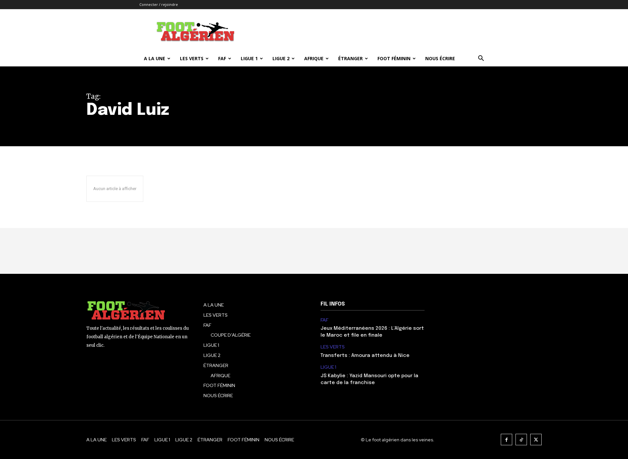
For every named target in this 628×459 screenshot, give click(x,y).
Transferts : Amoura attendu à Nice (365, 355)
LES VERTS (191, 58)
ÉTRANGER (350, 58)
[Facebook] (506, 439)
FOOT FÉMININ (393, 58)
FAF (222, 58)
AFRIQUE (313, 58)
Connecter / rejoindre (158, 4)
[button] (481, 59)
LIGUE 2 (280, 58)
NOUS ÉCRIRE (440, 58)
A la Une (154, 58)
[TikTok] (521, 439)
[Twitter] (536, 439)
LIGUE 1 (249, 58)
